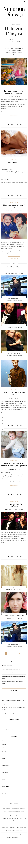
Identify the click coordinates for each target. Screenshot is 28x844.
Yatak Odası (11, 39)
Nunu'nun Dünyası (14, 11)
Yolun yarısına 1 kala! (10, 834)
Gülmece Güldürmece (16, 50)
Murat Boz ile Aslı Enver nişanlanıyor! (14, 325)
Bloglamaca (20, 52)
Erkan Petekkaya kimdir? (14, 298)
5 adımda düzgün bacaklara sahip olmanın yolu (11, 669)
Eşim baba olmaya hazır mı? (7, 672)
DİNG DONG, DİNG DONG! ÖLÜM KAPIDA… (11, 827)
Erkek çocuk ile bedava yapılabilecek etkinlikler (11, 694)
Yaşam (17, 39)
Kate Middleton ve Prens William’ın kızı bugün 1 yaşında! (14, 464)
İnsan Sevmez (19, 830)
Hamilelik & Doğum (9, 48)
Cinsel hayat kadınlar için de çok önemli (10, 713)
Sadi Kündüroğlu (19, 834)
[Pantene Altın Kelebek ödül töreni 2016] (14, 373)
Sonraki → (20, 653)
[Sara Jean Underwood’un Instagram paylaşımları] (14, 71)
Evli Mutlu (8, 52)
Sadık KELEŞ (23, 827)
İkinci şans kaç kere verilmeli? (8, 703)
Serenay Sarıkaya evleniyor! (14, 587)
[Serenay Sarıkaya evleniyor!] (14, 576)
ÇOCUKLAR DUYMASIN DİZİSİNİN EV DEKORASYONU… (14, 707)
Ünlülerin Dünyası (11, 41)
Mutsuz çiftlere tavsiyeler (7, 665)
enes (23, 700)
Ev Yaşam (14, 52)
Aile (14, 54)
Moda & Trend (17, 44)
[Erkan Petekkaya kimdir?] (14, 286)
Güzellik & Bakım (19, 48)
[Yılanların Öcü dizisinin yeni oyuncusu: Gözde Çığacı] (14, 603)
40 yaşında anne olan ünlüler (14, 353)
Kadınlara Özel (10, 46)
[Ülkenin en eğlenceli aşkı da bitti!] (14, 226)
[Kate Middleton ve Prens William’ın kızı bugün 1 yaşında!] (14, 444)
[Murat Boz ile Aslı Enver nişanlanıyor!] (14, 314)
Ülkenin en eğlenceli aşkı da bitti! (14, 206)
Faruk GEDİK (18, 703)
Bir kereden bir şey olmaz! (10, 830)
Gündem (8, 50)
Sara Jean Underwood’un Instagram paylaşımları (14, 92)
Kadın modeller (14, 162)
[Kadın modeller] (14, 143)
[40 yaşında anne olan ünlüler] (14, 341)
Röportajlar (10, 44)
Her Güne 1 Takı (18, 46)
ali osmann (23, 808)
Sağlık (18, 41)
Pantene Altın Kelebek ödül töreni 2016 (14, 393)
